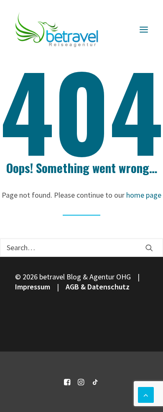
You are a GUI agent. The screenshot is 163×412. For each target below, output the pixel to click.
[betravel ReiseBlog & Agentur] (57, 29)
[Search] (81, 247)
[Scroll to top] (146, 394)
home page (143, 195)
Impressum (32, 286)
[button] (144, 29)
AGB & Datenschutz (98, 286)
